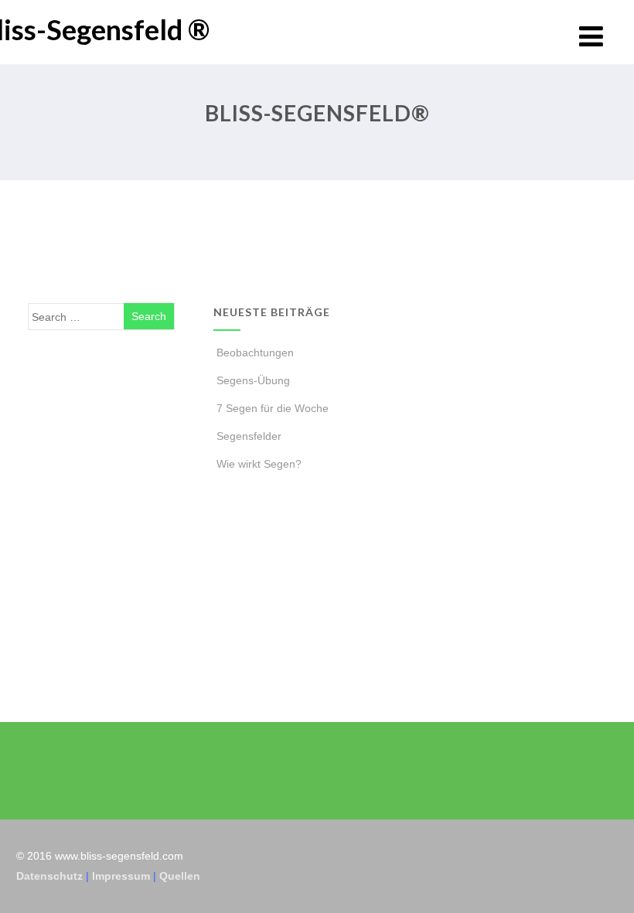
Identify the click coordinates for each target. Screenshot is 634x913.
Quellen (179, 876)
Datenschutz (49, 876)
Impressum (121, 876)
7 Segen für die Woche (272, 408)
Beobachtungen (255, 352)
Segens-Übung (253, 380)
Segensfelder (248, 436)
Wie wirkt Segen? (259, 464)
